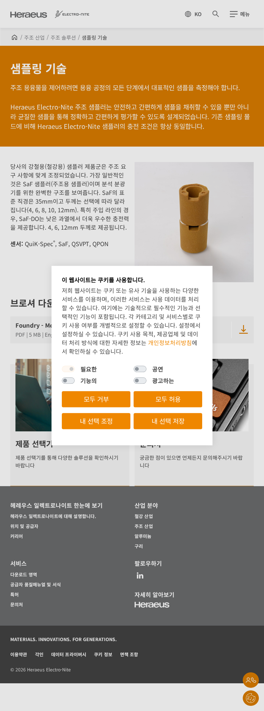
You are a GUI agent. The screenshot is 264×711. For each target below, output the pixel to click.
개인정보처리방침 (170, 342)
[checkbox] (68, 369)
